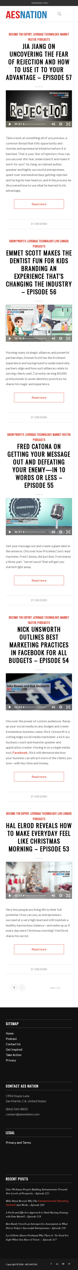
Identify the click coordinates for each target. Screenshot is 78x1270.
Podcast (11, 1038)
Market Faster (61, 434)
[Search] (57, 14)
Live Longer (61, 241)
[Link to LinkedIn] (57, 1264)
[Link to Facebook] (51, 1264)
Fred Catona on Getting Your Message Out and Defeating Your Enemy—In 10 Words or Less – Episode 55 (39, 466)
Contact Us (13, 1044)
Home (10, 1033)
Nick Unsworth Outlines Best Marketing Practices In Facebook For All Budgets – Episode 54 (39, 645)
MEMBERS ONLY (40, 3)
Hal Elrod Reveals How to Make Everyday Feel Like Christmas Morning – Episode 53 (39, 837)
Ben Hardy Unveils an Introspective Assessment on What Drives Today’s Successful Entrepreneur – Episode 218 (37, 1226)
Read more (39, 204)
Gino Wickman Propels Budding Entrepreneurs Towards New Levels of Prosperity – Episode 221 (36, 1191)
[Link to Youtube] (63, 1264)
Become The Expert (20, 34)
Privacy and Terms (18, 1142)
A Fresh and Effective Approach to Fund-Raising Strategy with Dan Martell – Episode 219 (37, 1214)
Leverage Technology (46, 34)
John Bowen (40, 224)
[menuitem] (40, 3)
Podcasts (43, 39)
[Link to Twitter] (69, 1264)
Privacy (11, 1060)
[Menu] (66, 14)
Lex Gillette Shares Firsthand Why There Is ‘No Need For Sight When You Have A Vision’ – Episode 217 (37, 1237)
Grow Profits (17, 241)
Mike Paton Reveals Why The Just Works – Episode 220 (37, 1203)
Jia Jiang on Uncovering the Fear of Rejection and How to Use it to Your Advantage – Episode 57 (39, 62)
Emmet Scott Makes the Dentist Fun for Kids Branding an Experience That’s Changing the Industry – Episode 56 (39, 272)
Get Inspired (14, 1049)
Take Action (13, 1055)
